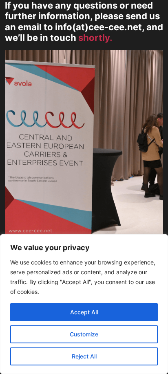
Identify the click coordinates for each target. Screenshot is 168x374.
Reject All (84, 356)
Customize (84, 334)
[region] (84, 304)
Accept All (84, 312)
